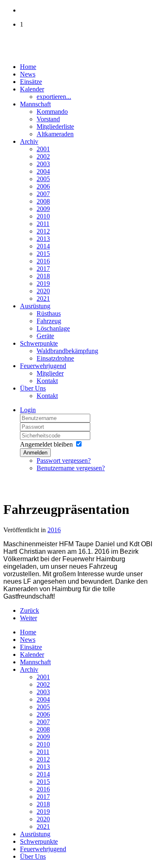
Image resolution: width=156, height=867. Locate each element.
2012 (43, 231)
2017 (43, 268)
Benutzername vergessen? (71, 468)
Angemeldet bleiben (46, 444)
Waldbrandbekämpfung (67, 350)
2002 (43, 156)
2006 (43, 186)
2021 (43, 298)
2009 (43, 208)
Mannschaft (35, 104)
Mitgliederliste (55, 126)
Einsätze (31, 81)
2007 (43, 193)
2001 (43, 148)
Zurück (29, 610)
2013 (43, 238)
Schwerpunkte (39, 343)
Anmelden (35, 452)
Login (28, 409)
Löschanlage (53, 328)
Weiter (28, 617)
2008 (43, 201)
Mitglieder (50, 373)
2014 (43, 246)
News (27, 74)
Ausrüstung (35, 305)
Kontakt (47, 380)
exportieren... (54, 96)
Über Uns (33, 388)
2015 (43, 253)
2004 (43, 171)
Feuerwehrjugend (43, 365)
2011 (43, 223)
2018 (43, 276)
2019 (43, 283)
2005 (43, 178)
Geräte (45, 335)
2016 (43, 261)
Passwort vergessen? (64, 460)
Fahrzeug (49, 320)
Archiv (29, 141)
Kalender (32, 89)
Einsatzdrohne (55, 358)
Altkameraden (55, 134)
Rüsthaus (49, 313)
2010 (43, 216)
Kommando (52, 111)
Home (28, 66)
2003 (43, 163)
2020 (43, 291)
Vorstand (48, 119)
